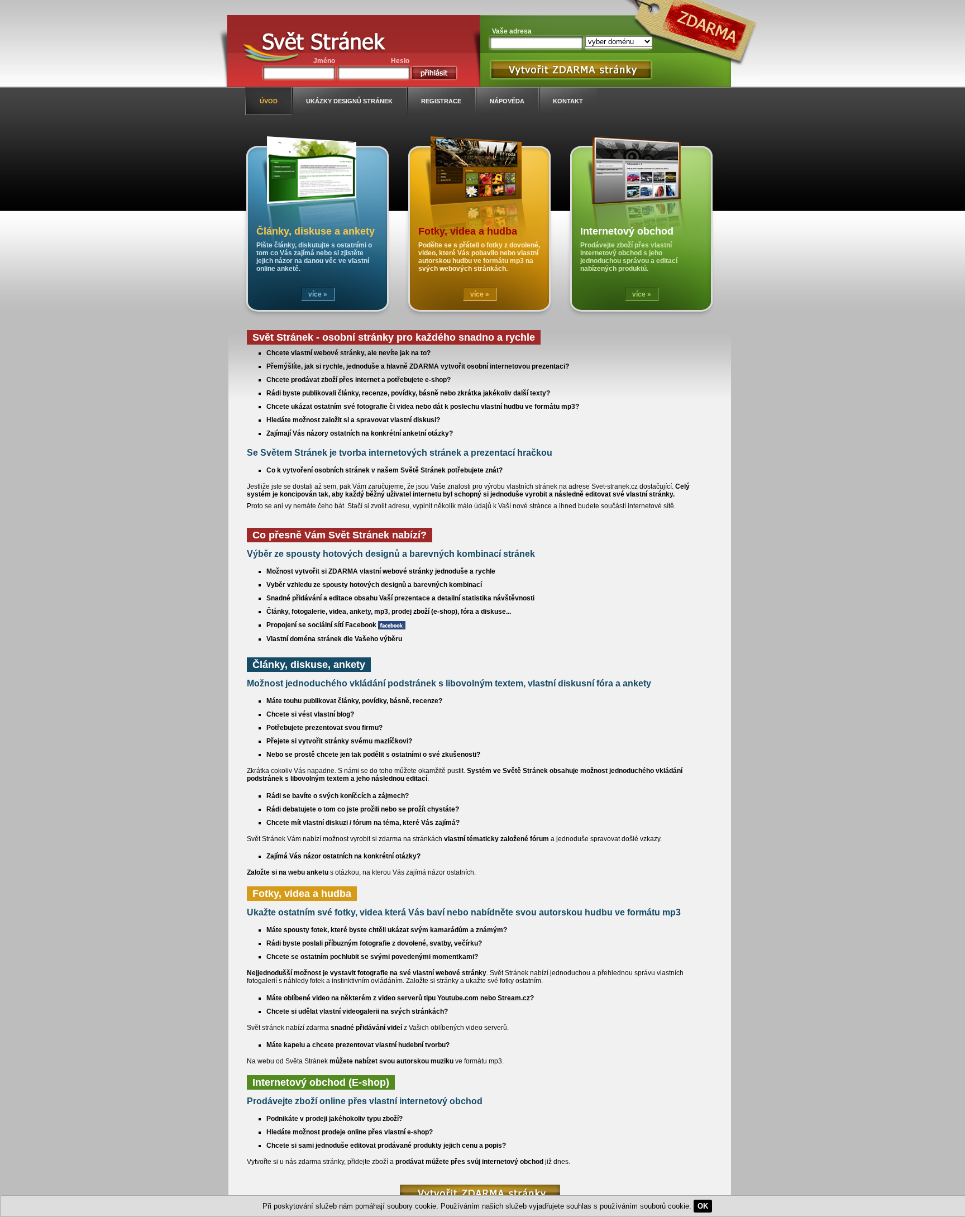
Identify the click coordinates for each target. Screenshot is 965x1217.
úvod (269, 101)
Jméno (324, 61)
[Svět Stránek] (323, 43)
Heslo (400, 61)
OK (703, 1206)
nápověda (507, 101)
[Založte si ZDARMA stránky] (480, 1193)
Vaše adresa (512, 31)
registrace (441, 101)
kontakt (568, 101)
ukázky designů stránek (349, 101)
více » (317, 294)
